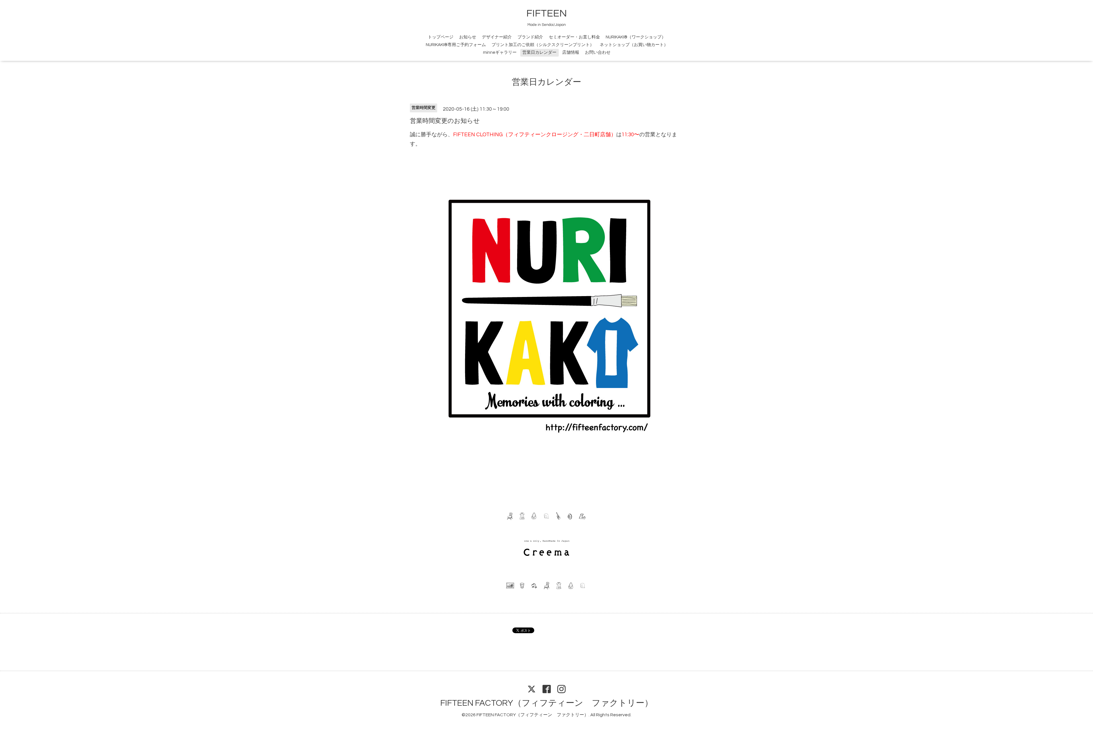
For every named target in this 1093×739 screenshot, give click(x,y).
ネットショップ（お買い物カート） (634, 45)
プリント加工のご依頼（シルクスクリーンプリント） (543, 45)
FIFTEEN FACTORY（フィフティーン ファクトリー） (546, 703)
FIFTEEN (546, 13)
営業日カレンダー (539, 52)
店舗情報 (570, 52)
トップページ (440, 37)
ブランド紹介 (530, 37)
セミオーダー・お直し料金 (574, 37)
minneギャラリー (500, 52)
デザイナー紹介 (497, 37)
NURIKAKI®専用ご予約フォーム (456, 45)
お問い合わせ (598, 52)
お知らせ (467, 37)
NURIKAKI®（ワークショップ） (636, 37)
